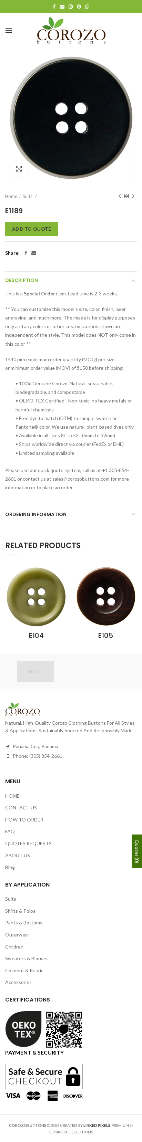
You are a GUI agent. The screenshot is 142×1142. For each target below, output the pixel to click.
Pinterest (79, 6)
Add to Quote (31, 229)
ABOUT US (17, 855)
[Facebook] (25, 253)
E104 (36, 635)
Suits (28, 196)
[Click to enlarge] (19, 169)
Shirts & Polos (20, 911)
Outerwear (17, 934)
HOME (12, 796)
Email (62, 6)
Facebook (54, 6)
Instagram (71, 6)
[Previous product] (119, 196)
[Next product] (133, 196)
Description (21, 280)
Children (14, 947)
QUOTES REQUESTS (28, 843)
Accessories (18, 982)
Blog (10, 867)
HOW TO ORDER (24, 820)
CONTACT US (21, 807)
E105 (105, 635)
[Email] (33, 253)
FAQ (10, 831)
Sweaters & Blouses (27, 958)
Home (11, 196)
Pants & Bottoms (23, 922)
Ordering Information (36, 514)
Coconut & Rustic (24, 970)
